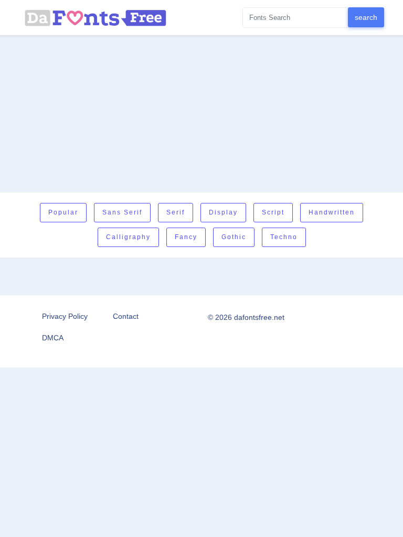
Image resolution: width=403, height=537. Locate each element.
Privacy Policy (65, 316)
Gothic (233, 237)
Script (273, 212)
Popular (63, 212)
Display (223, 212)
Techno (284, 237)
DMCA (52, 338)
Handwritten (332, 212)
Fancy (186, 237)
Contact (126, 316)
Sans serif (122, 212)
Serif (175, 212)
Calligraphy (128, 237)
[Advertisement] (201, 113)
